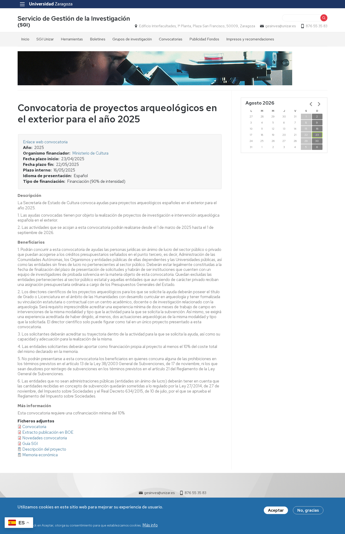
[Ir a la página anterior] (311, 104)
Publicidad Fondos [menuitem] (204, 39)
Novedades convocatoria (44, 437)
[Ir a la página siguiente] (319, 104)
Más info (150, 525)
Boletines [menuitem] (97, 39)
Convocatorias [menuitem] (170, 39)
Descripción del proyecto (44, 449)
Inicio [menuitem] (25, 39)
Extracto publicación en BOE (47, 432)
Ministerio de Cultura (90, 153)
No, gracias (308, 510)
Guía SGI (30, 443)
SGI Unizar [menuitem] (45, 39)
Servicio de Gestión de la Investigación (74, 18)
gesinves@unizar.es (280, 26)
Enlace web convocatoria (45, 141)
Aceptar (276, 510)
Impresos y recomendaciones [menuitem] (250, 39)
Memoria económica (40, 454)
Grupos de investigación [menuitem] (132, 39)
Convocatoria (34, 426)
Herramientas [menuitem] (72, 39)
